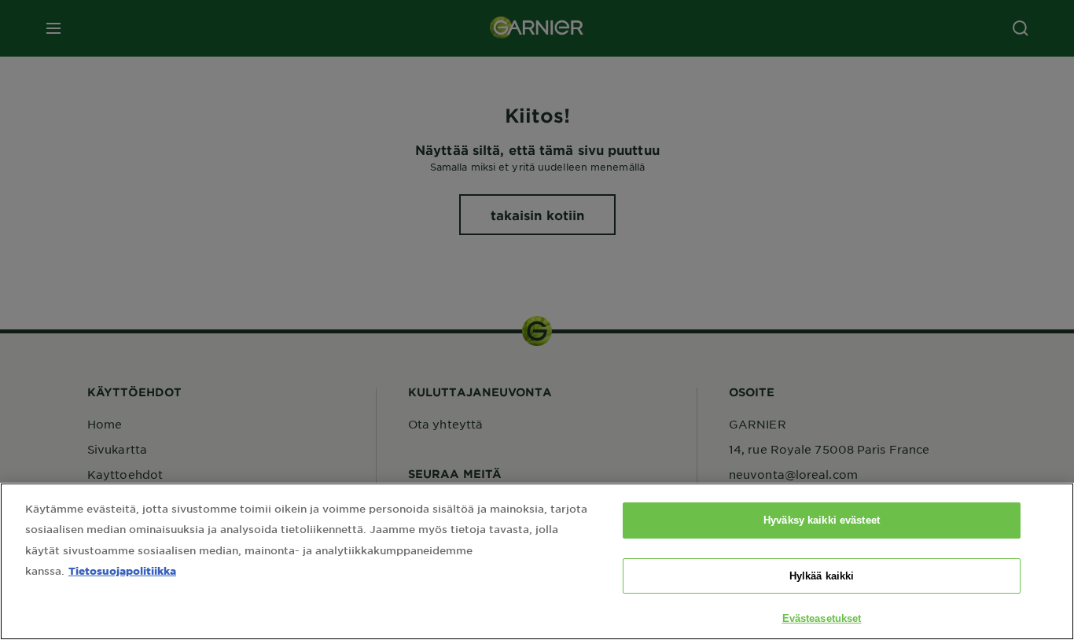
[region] (537, 561)
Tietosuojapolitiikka (122, 570)
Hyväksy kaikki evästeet (821, 520)
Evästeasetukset (822, 618)
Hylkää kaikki (822, 576)
